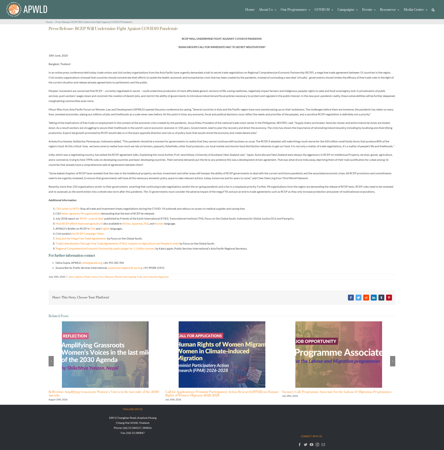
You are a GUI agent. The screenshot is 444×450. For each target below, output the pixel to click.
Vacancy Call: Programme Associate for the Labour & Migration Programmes (220, 392)
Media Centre (91, 276)
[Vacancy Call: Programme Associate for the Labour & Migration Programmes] (222, 354)
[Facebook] (299, 444)
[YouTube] (311, 444)
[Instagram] (317, 444)
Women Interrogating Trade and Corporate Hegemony (142, 276)
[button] (433, 9)
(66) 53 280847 (135, 432)
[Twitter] (305, 444)
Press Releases (106, 276)
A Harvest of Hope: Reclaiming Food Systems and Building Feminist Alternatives (330, 393)
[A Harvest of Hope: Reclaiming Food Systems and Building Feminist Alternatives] (338, 354)
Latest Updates (75, 276)
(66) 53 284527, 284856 (137, 427)
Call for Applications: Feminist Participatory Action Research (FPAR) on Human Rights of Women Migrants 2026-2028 (105, 393)
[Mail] (323, 444)
